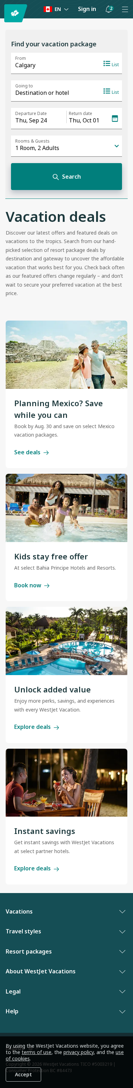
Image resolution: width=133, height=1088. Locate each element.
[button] (108, 9)
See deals (27, 452)
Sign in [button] (87, 9)
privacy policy (78, 1052)
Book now (27, 585)
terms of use (36, 1052)
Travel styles (23, 931)
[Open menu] (125, 9)
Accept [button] (23, 1074)
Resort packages (29, 951)
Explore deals (32, 727)
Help (12, 1011)
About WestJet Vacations (41, 971)
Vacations (19, 911)
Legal (13, 991)
